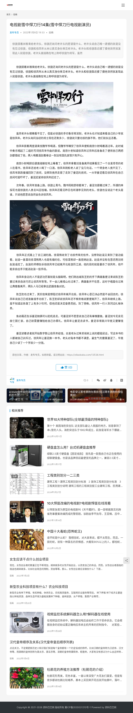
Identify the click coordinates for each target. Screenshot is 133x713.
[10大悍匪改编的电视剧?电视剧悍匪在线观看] (27, 511)
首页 (8, 14)
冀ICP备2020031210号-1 (78, 707)
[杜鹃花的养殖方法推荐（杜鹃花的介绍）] (27, 677)
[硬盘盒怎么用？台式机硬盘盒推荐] (27, 455)
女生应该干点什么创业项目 (29, 559)
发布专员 (14, 32)
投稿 (51, 32)
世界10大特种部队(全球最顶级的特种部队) (77, 420)
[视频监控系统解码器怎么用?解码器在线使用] (27, 622)
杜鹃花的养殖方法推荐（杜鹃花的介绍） (76, 670)
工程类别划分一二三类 (63, 475)
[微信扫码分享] (98, 380)
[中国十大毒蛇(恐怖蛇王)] (27, 539)
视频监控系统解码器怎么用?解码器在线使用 (78, 614)
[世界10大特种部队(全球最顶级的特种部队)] (27, 427)
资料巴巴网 (110, 707)
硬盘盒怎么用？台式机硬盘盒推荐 (71, 447)
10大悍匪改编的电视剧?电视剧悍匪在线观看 (79, 503)
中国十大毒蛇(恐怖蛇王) (64, 531)
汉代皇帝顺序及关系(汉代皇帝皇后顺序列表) (42, 642)
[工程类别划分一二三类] (27, 483)
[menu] (123, 5)
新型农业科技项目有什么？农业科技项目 (39, 587)
